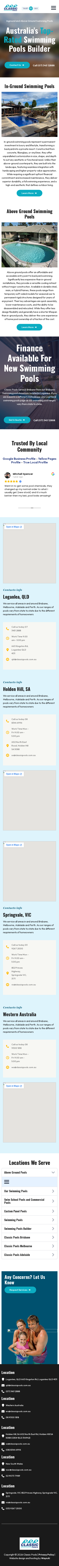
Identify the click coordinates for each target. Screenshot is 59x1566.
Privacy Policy (46, 1554)
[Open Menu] (53, 7)
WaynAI (45, 1558)
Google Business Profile (19, 459)
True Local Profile (35, 462)
